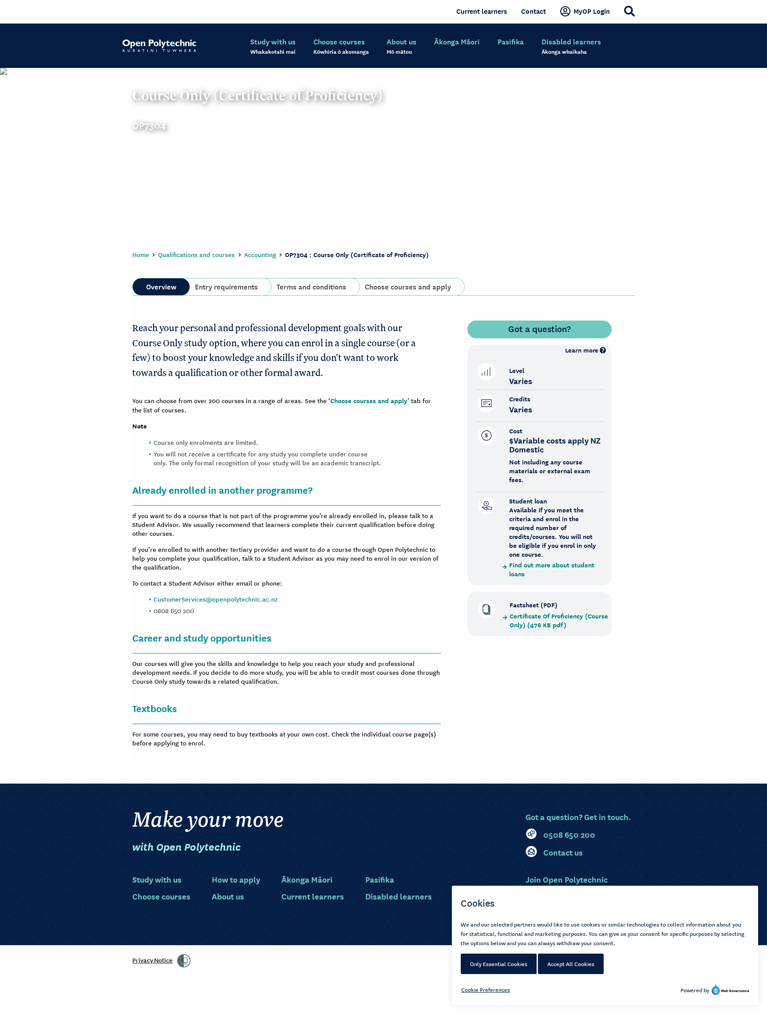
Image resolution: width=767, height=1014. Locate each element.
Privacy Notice (152, 959)
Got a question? (539, 328)
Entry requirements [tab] (226, 286)
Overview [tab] (161, 286)
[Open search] (629, 11)
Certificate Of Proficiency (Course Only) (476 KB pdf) (559, 621)
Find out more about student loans (551, 569)
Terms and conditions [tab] (311, 286)
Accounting (260, 254)
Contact (533, 11)
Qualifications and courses (196, 254)
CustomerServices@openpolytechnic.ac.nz (215, 598)
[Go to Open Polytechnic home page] (159, 46)
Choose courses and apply (368, 400)
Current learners (481, 11)
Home (140, 254)
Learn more (581, 350)
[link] (183, 960)
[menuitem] (273, 47)
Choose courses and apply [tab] (408, 286)
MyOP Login (591, 11)
